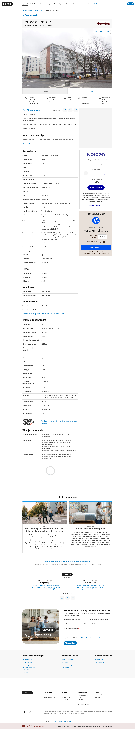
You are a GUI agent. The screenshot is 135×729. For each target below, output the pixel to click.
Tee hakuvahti (99, 659)
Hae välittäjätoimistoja (101, 662)
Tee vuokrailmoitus (27, 662)
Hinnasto (25, 672)
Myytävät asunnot (27, 10)
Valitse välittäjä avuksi (28, 670)
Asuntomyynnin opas (28, 665)
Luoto (44, 587)
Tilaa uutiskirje (70, 643)
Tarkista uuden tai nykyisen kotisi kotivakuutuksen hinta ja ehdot (43, 314)
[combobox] (100, 623)
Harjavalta (56, 585)
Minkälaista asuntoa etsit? (72, 619)
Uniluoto (88, 587)
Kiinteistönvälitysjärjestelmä (70, 665)
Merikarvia (43, 585)
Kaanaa (83, 587)
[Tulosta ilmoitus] (23, 110)
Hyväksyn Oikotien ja (84, 638)
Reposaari (78, 585)
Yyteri (78, 587)
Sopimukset (65, 662)
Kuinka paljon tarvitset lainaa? (96, 160)
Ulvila (36, 585)
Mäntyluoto (95, 587)
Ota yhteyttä (65, 670)
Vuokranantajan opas (28, 667)
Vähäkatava (101, 585)
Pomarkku (39, 587)
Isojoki (53, 589)
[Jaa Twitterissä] (70, 110)
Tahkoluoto (94, 585)
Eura (36, 589)
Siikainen (49, 585)
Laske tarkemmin (96, 187)
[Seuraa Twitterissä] (67, 598)
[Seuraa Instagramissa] (73, 598)
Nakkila (33, 587)
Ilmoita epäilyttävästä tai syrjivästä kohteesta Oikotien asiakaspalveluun (67, 561)
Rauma (49, 587)
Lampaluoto (86, 585)
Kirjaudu (130, 4)
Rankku (102, 587)
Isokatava (87, 589)
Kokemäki (48, 589)
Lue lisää (109, 726)
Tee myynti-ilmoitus (27, 659)
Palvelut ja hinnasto (67, 659)
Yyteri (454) (79, 589)
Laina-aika (96, 169)
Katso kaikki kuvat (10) (102, 32)
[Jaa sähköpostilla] (75, 110)
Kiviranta (93, 589)
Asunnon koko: (93, 236)
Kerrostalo (85, 103)
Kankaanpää (56, 587)
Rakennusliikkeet (66, 667)
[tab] (45, 91)
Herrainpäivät (101, 589)
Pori (36, 10)
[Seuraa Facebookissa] (62, 598)
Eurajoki (41, 589)
